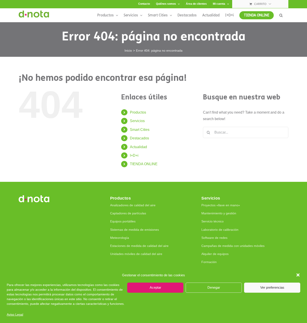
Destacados (139, 138)
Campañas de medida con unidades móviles (233, 246)
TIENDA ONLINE (144, 164)
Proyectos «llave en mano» (220, 205)
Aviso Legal (15, 314)
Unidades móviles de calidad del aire (136, 254)
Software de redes (214, 238)
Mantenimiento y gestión (218, 213)
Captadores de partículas (128, 213)
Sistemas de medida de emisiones (134, 229)
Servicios (137, 121)
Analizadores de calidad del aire (133, 205)
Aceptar (155, 287)
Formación (209, 262)
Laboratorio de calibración (219, 229)
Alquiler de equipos (215, 254)
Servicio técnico (212, 221)
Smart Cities (139, 130)
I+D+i (134, 155)
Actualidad (138, 147)
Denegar (213, 287)
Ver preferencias (272, 287)
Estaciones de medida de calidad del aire (139, 246)
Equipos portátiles (123, 221)
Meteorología (119, 238)
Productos (138, 112)
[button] (298, 275)
